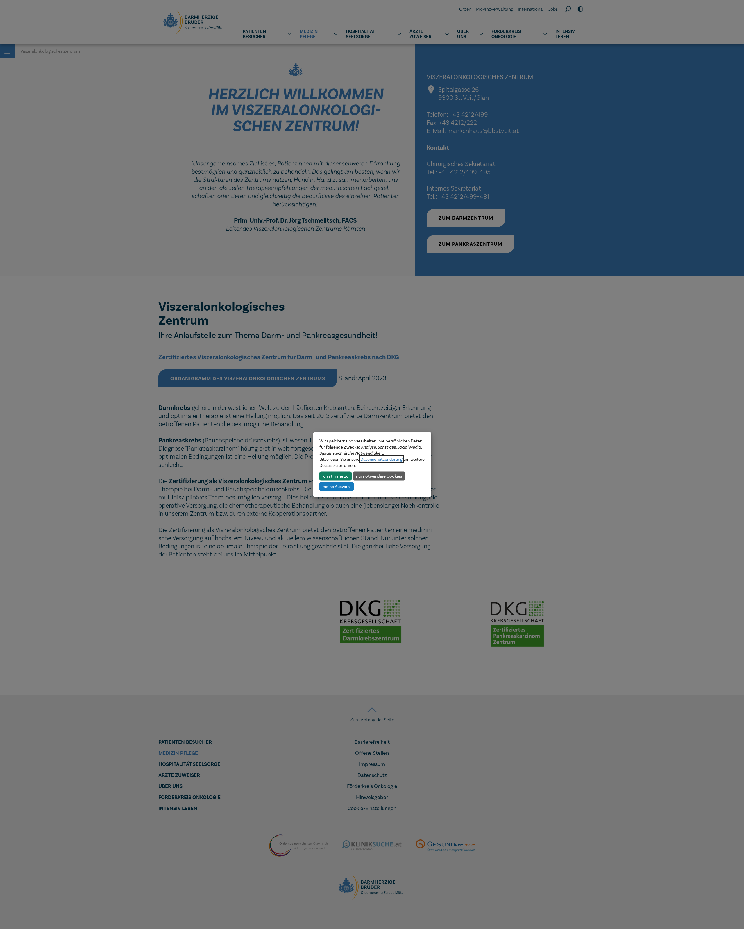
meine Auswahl (336, 486)
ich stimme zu (335, 475)
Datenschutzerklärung (381, 459)
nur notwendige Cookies (379, 475)
